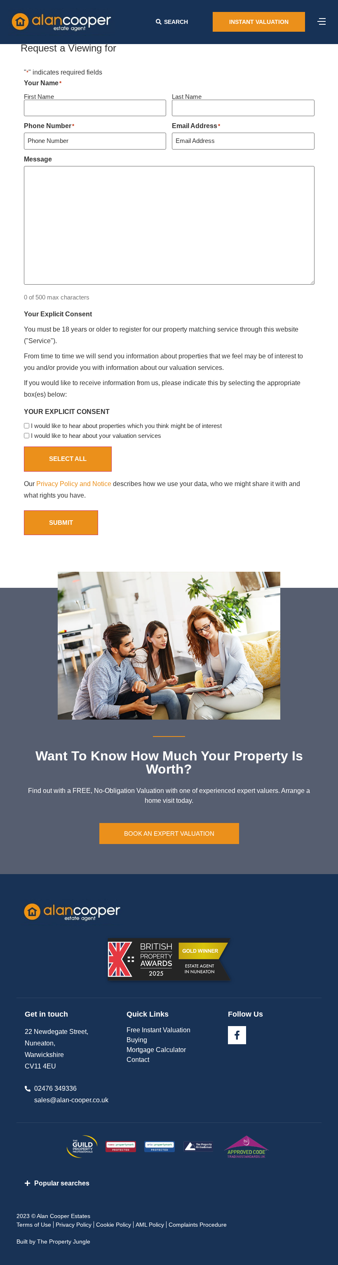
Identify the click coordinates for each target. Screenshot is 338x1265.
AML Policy (150, 1224)
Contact (138, 1059)
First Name (39, 96)
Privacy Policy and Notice (73, 483)
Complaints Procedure (198, 1224)
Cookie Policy (113, 1224)
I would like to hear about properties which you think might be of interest (126, 426)
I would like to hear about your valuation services (96, 436)
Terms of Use (33, 1224)
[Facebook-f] (237, 1035)
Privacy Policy (74, 1224)
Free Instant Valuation (158, 1030)
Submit (61, 522)
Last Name (187, 96)
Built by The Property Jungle (53, 1241)
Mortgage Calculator (156, 1049)
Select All (68, 458)
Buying (137, 1039)
